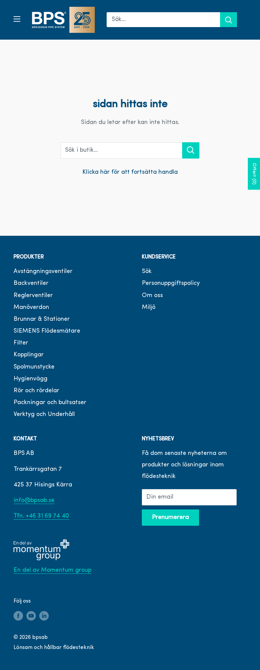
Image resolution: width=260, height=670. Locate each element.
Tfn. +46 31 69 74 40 (41, 516)
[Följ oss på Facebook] (18, 616)
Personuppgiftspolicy (171, 283)
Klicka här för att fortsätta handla (130, 172)
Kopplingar (29, 355)
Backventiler (31, 283)
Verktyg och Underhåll (44, 415)
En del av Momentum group (52, 570)
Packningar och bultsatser (50, 403)
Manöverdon (31, 308)
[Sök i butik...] (190, 150)
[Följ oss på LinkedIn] (44, 616)
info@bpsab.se (34, 501)
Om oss (152, 296)
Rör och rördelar (36, 391)
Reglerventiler (33, 296)
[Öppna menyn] (17, 19)
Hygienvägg (30, 379)
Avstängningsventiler (43, 272)
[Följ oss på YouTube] (31, 616)
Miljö (148, 308)
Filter (21, 343)
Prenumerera (170, 518)
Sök (147, 272)
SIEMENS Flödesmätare (47, 331)
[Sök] (228, 19)
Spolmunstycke (34, 367)
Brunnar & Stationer (42, 319)
